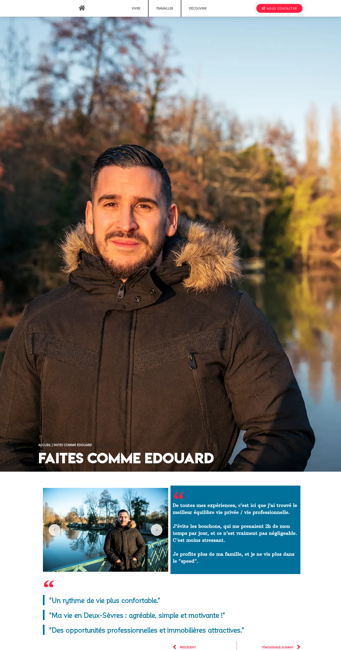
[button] (279, 8)
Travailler (164, 8)
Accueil (44, 445)
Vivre (136, 8)
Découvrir (197, 8)
